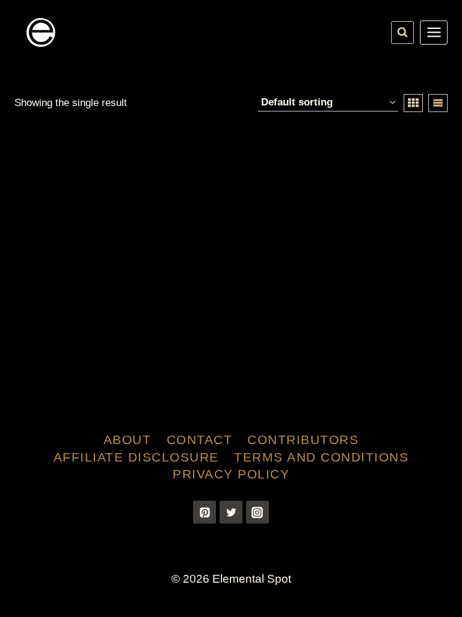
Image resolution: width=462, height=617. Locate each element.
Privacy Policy (231, 474)
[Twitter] (231, 512)
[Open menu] (434, 32)
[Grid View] (413, 103)
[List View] (438, 103)
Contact (200, 439)
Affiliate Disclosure (136, 457)
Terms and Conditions (321, 457)
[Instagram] (257, 512)
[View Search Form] (402, 32)
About (127, 439)
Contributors (303, 439)
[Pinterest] (204, 512)
